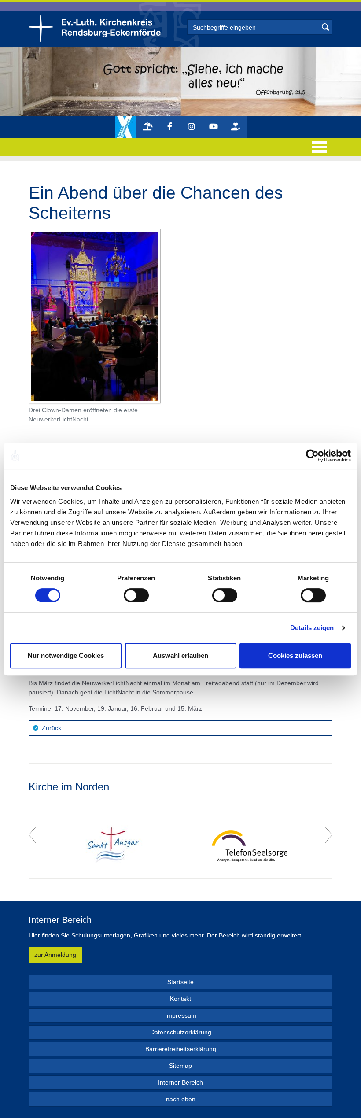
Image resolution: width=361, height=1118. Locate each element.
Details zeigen (312, 627)
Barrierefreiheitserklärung (180, 1048)
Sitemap (180, 1065)
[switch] (136, 595)
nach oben (180, 1099)
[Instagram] (191, 127)
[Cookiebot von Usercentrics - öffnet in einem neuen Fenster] (312, 455)
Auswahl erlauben (180, 655)
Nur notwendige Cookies (66, 655)
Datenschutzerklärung (180, 1032)
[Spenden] (236, 127)
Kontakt (180, 998)
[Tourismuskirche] (147, 127)
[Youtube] (214, 127)
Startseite (180, 981)
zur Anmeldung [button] (55, 954)
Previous (32, 834)
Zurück (51, 727)
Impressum (180, 1015)
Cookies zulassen (295, 655)
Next (328, 834)
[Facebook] (169, 127)
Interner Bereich (180, 1082)
